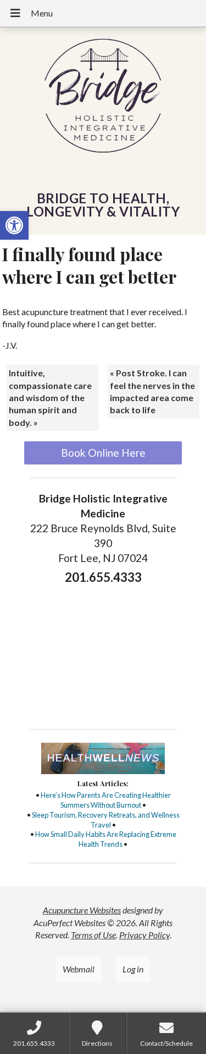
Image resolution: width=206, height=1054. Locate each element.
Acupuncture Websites (82, 910)
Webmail (78, 969)
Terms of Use (93, 934)
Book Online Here (103, 452)
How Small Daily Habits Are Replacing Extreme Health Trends (105, 839)
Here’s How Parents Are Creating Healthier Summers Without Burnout (106, 800)
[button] (14, 225)
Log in (133, 969)
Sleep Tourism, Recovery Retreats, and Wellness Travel (106, 819)
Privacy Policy (144, 934)
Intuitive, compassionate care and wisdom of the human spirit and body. (50, 397)
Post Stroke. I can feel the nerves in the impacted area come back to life (152, 391)
